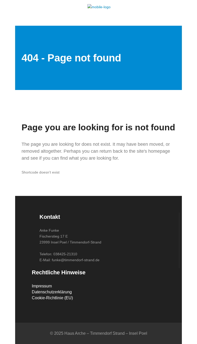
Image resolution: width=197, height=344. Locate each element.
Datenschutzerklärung (52, 292)
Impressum (42, 286)
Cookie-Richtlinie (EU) (52, 298)
